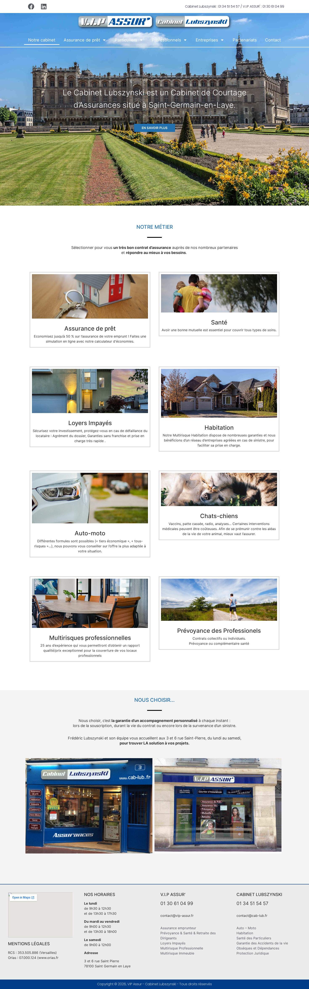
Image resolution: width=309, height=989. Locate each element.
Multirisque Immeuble (177, 953)
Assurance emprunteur (178, 928)
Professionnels (166, 40)
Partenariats (245, 40)
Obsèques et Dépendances (257, 948)
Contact (273, 40)
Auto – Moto (246, 928)
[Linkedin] (43, 6)
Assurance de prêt (82, 40)
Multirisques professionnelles (90, 637)
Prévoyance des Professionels (219, 630)
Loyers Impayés (90, 423)
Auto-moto (90, 533)
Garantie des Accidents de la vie (262, 943)
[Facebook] (31, 6)
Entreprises (207, 40)
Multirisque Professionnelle (181, 948)
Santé (219, 322)
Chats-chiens (219, 516)
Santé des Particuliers (253, 938)
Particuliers (126, 40)
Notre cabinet (41, 40)
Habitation (219, 427)
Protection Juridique (252, 953)
